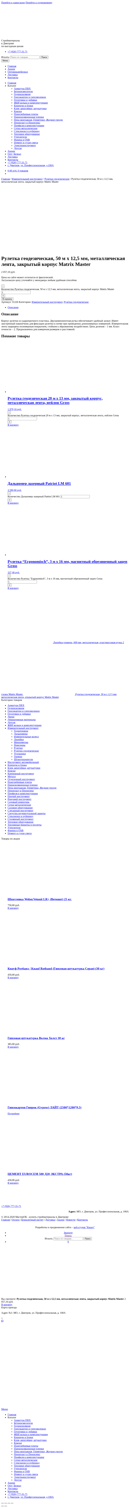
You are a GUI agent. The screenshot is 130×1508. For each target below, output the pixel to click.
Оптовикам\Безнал (18, 71)
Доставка (13, 74)
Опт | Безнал (14, 154)
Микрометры (21, 742)
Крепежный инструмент (21, 773)
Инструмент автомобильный (23, 762)
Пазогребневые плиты (26, 114)
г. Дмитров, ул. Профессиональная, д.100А (31, 165)
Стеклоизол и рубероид (26, 131)
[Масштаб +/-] (12, 1503)
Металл (12, 776)
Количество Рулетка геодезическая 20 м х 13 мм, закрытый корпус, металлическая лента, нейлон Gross (63, 415)
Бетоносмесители (23, 91)
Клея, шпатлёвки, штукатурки (30, 108)
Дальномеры (21, 733)
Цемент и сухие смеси (26, 142)
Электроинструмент (25, 145)
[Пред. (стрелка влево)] (2, 1506)
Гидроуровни (21, 731)
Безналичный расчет (32, 1219)
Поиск (44, 57)
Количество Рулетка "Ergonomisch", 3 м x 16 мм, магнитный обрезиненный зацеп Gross (55, 578)
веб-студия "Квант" (84, 1227)
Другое (18, 148)
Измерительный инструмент (27, 179)
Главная (12, 66)
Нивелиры (19, 745)
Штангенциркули (23, 759)
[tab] (68, 307)
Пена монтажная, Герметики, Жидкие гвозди (38, 119)
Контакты (13, 77)
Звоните (68, 1232)
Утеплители (20, 137)
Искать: (5, 57)
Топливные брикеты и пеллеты (25, 824)
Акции (11, 69)
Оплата (16, 1219)
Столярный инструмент (20, 819)
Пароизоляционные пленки (29, 117)
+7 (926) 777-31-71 (17, 51)
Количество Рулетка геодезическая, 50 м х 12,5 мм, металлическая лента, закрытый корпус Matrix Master (57, 289)
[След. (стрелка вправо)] (5, 1506)
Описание (13, 307)
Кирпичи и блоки (23, 105)
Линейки (19, 739)
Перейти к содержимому (39, 2)
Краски (18, 111)
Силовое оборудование (20, 807)
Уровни (18, 756)
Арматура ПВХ (22, 88)
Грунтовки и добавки (25, 100)
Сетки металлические (25, 128)
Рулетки (18, 748)
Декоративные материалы (22, 719)
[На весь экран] (9, 1503)
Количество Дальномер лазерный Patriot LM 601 (34, 496)
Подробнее (14, 1113)
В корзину (7, 299)
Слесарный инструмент (20, 810)
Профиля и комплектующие (29, 125)
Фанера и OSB (22, 139)
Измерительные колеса (26, 736)
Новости (70, 1219)
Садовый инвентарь (18, 802)
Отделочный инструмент (21, 779)
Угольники (20, 753)
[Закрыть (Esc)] (2, 1503)
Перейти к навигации (13, 2)
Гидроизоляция (22, 94)
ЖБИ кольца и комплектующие (31, 102)
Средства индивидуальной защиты (27, 813)
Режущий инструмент (19, 799)
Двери (11, 716)
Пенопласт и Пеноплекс (27, 122)
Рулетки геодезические (57, 179)
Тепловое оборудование (27, 134)
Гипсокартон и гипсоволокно (30, 97)
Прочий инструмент (19, 796)
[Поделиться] (5, 1503)
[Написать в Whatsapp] (65, 1321)
